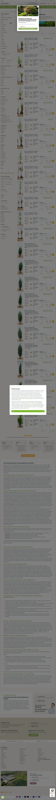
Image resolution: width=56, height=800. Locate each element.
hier (20, 399)
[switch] (52, 795)
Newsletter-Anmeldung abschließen (28, 28)
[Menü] (54, 789)
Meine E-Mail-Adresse (22, 22)
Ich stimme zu (22, 26)
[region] (28, 400)
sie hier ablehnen (29, 398)
